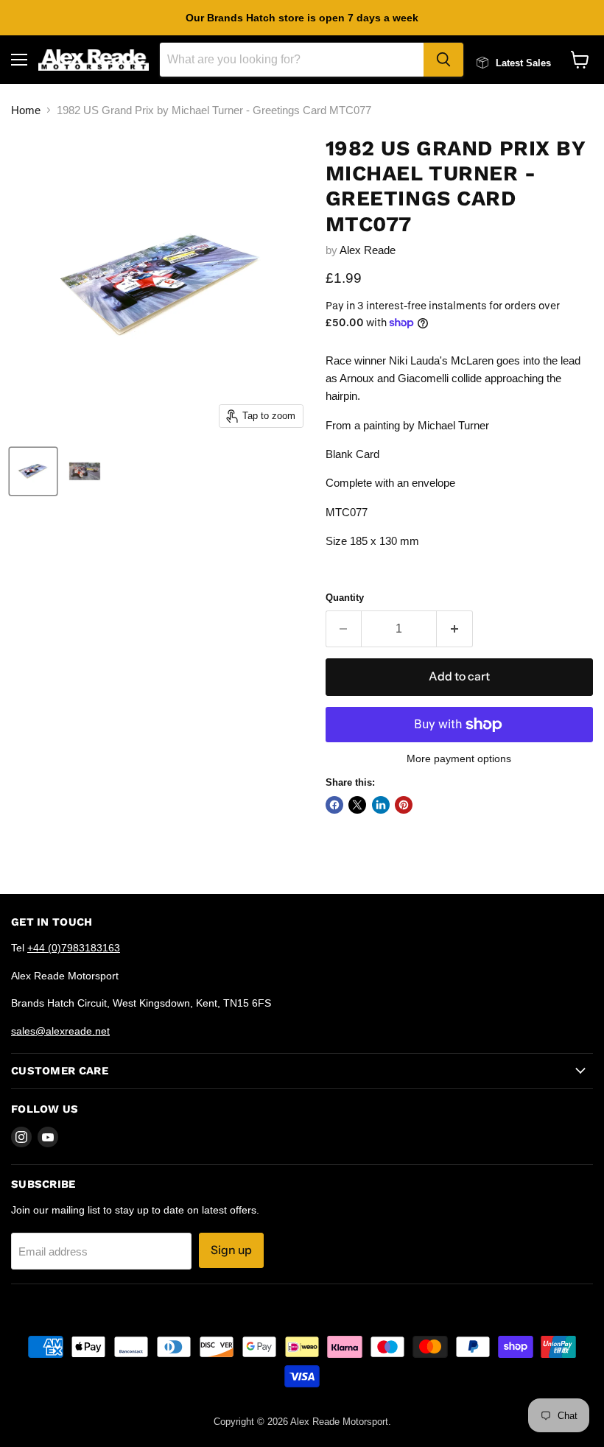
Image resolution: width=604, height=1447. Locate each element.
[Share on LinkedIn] (381, 805)
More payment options (459, 758)
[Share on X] (357, 805)
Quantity (345, 597)
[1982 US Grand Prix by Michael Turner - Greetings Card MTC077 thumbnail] (33, 471)
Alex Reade (368, 250)
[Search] (443, 60)
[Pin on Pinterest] (403, 805)
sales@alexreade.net (60, 1031)
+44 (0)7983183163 (73, 948)
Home (26, 110)
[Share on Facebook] (334, 805)
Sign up (231, 1250)
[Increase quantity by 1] (455, 628)
